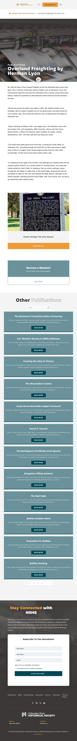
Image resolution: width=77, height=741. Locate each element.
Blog (20, 695)
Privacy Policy (65, 696)
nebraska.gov (38, 734)
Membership (28, 695)
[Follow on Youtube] (44, 703)
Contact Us (44, 723)
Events (48, 695)
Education (39, 695)
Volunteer (56, 695)
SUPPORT (43, 721)
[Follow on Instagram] (36, 703)
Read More (38, 328)
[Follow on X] (40, 703)
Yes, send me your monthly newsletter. (29, 668)
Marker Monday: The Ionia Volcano (38, 237)
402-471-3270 (14, 723)
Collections (12, 695)
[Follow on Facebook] (32, 703)
